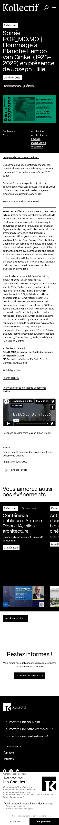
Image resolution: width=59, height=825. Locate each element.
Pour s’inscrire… (11, 378)
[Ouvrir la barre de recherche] (46, 7)
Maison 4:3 (34, 433)
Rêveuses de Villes (12, 433)
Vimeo (46, 433)
